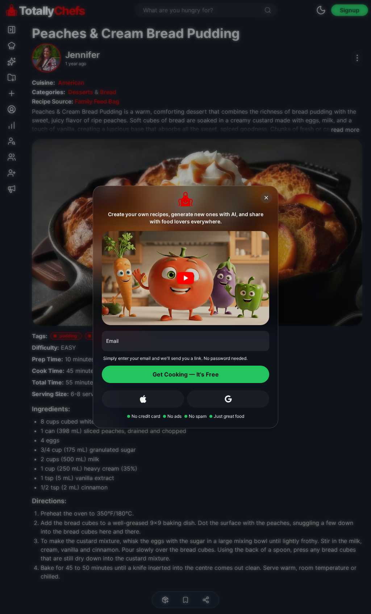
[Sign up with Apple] (143, 399)
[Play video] (185, 278)
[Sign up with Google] (228, 399)
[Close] (266, 197)
